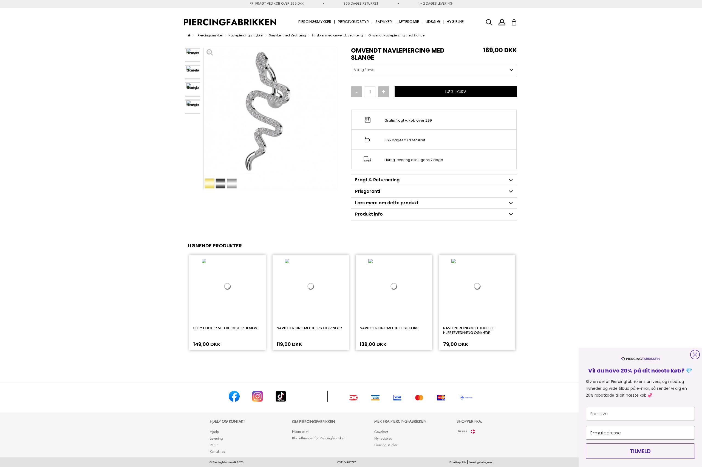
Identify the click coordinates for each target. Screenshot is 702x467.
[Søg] (489, 22)
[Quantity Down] (356, 91)
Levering (216, 438)
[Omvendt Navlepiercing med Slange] (192, 55)
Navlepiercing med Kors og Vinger (309, 328)
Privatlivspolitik (457, 462)
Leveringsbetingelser (480, 462)
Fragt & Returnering (377, 180)
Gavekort (381, 431)
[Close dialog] (695, 354)
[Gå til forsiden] (189, 35)
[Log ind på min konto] (502, 22)
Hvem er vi (300, 431)
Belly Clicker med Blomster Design (225, 328)
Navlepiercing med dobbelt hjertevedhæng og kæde (468, 330)
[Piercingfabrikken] (230, 22)
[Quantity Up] (383, 91)
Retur (213, 445)
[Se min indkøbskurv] (517, 21)
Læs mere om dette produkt (387, 203)
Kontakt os (217, 451)
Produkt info (369, 214)
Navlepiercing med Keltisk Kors (389, 328)
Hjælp (214, 431)
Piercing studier (385, 445)
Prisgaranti (367, 191)
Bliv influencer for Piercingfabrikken (319, 438)
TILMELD (640, 451)
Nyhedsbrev (383, 438)
